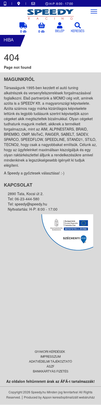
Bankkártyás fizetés (50, 371)
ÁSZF (50, 366)
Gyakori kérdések (50, 352)
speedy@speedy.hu (31, 204)
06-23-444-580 (27, 198)
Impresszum (50, 356)
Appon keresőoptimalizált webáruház (68, 397)
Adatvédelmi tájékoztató (50, 361)
